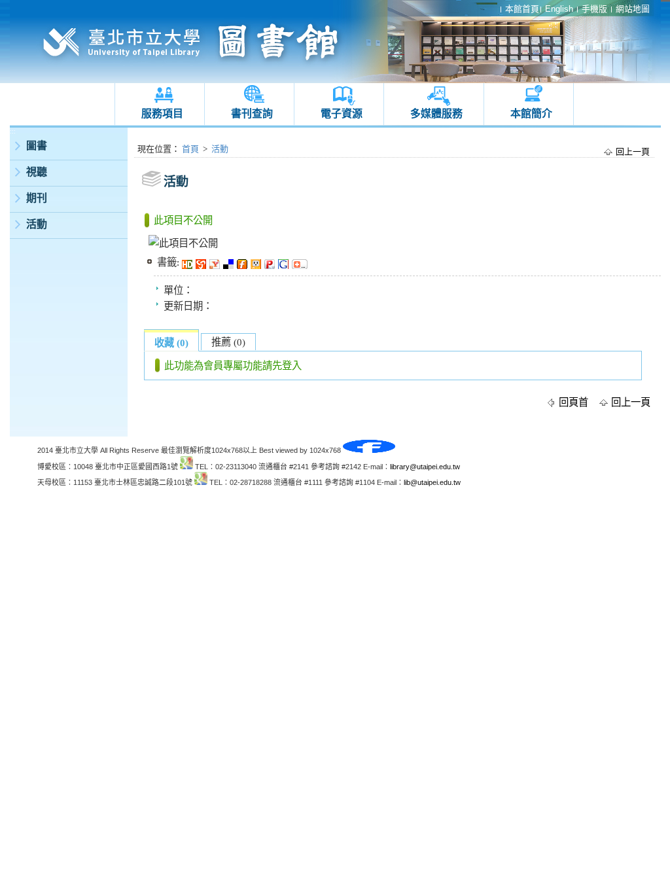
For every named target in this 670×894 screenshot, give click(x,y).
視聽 (36, 171)
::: (13, 131)
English (559, 9)
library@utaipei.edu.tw (425, 467)
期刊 (36, 198)
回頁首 (573, 402)
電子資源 (341, 113)
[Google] (285, 262)
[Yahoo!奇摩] (216, 262)
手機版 (594, 9)
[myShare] (202, 262)
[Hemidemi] (189, 262)
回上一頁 (633, 151)
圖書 (36, 145)
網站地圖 (633, 9)
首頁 (190, 149)
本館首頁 (522, 9)
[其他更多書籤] (301, 262)
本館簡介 (531, 113)
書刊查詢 (252, 113)
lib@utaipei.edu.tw (432, 482)
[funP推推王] (271, 262)
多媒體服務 (436, 113)
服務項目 (162, 113)
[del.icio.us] (230, 262)
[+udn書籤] (257, 262)
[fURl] (244, 262)
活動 (36, 224)
